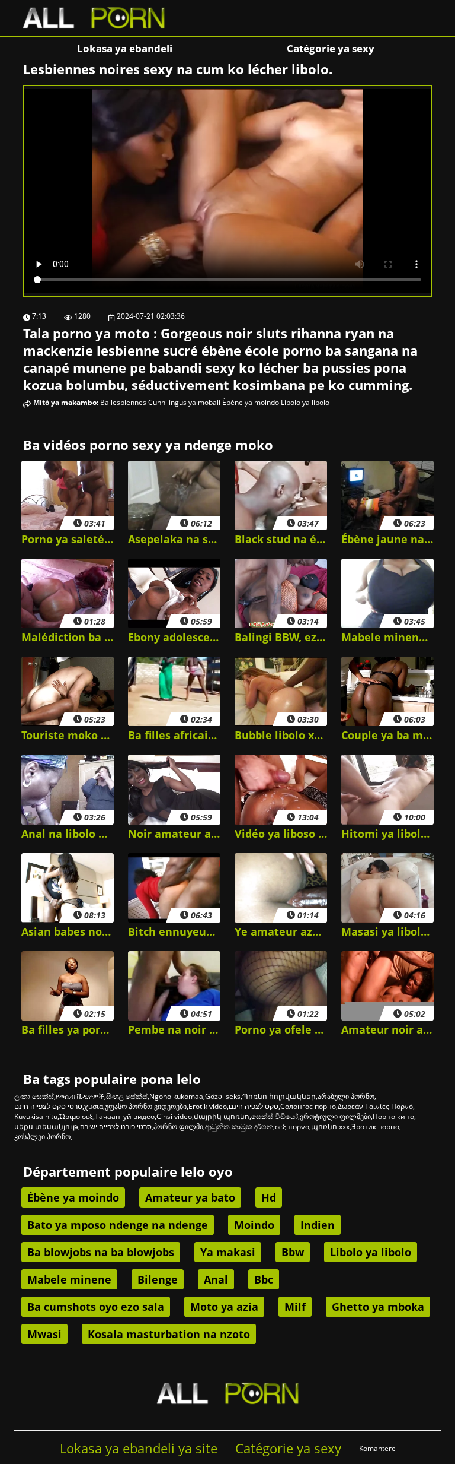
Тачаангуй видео (125, 1116)
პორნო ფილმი (178, 1126)
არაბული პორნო (346, 1096)
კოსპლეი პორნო (42, 1137)
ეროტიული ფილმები (335, 1116)
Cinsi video (174, 1116)
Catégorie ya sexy (330, 48)
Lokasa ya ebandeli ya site (138, 1448)
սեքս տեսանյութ (46, 1126)
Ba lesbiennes (123, 402)
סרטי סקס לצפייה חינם (48, 1106)
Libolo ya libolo (305, 402)
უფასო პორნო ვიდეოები (146, 1106)
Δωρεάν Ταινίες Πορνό (375, 1106)
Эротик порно (375, 1126)
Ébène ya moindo (250, 402)
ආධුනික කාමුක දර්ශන (239, 1126)
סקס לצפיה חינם (253, 1106)
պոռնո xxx (330, 1126)
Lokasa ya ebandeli (124, 48)
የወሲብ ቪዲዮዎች (80, 1096)
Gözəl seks (223, 1096)
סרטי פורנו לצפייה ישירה (116, 1126)
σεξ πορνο (292, 1126)
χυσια (93, 1106)
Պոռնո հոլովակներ (279, 1096)
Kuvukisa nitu (35, 1116)
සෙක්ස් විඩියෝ (274, 1116)
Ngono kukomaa (176, 1096)
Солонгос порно (308, 1106)
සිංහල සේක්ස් (127, 1096)
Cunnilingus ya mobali (184, 402)
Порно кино (393, 1116)
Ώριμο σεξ (76, 1116)
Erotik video (207, 1106)
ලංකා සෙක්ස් (34, 1096)
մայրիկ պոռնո (221, 1116)
